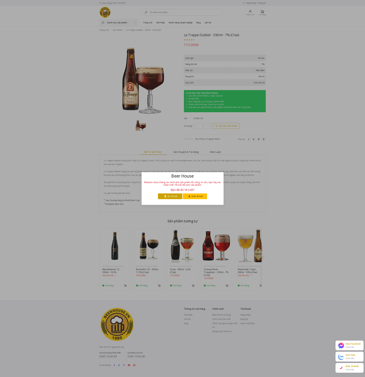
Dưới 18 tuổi (196, 196)
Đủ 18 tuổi (172, 196)
